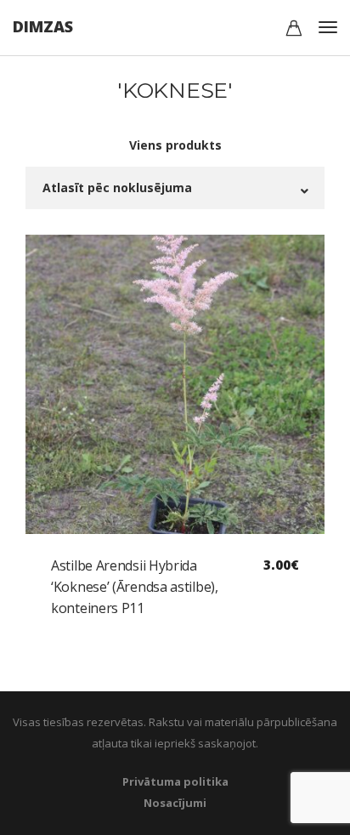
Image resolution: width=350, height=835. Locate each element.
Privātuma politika (175, 781)
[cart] (294, 30)
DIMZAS (43, 26)
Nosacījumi (175, 802)
